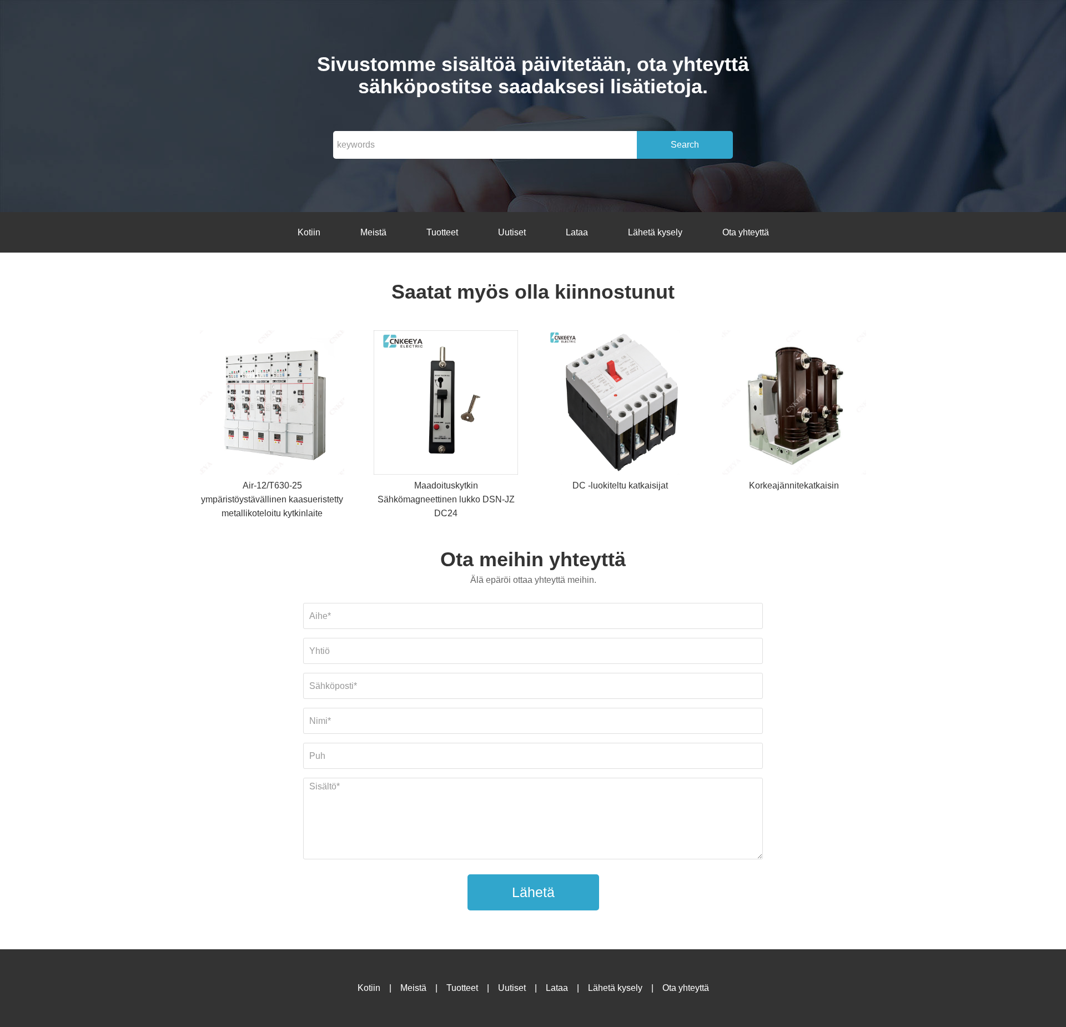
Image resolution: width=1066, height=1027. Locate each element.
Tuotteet (442, 232)
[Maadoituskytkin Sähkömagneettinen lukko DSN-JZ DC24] (446, 404)
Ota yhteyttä (745, 232)
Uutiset (512, 232)
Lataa (577, 232)
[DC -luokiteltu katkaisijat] (620, 404)
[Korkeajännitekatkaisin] (794, 404)
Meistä (373, 232)
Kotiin (309, 232)
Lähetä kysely (655, 232)
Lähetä (533, 892)
